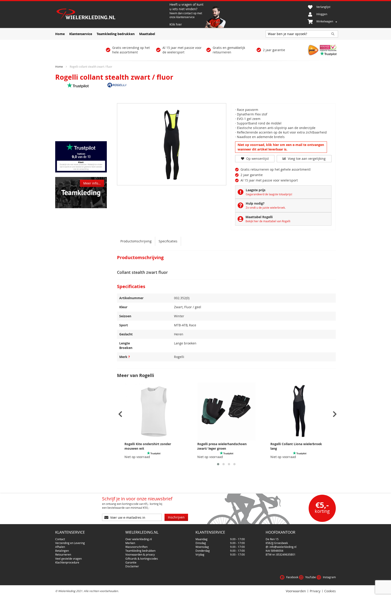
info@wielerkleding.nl (282, 547)
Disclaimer (132, 566)
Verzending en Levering (70, 543)
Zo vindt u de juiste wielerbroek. (266, 207)
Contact (60, 539)
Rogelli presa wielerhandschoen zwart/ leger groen (222, 446)
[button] (218, 464)
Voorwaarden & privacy (140, 554)
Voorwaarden (296, 591)
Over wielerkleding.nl (138, 539)
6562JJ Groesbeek (277, 543)
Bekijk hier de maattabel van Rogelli (268, 221)
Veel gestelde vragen (68, 558)
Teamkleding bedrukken (140, 550)
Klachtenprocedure (67, 562)
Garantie (130, 562)
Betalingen (62, 550)
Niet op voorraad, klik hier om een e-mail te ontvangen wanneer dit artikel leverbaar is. (281, 147)
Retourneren (63, 554)
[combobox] (302, 34)
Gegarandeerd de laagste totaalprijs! (269, 194)
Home (59, 66)
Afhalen (60, 547)
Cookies (330, 591)
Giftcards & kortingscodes (141, 558)
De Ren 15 (272, 539)
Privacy (315, 591)
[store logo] (111, 14)
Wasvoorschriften (136, 547)
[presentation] (120, 414)
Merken (130, 543)
